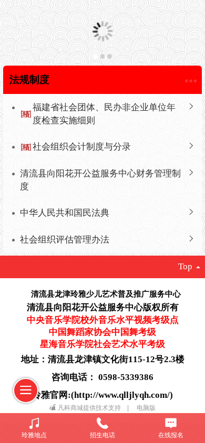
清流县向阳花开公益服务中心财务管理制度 (100, 179)
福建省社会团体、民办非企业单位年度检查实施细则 (104, 113)
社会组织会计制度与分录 (82, 147)
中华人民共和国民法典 (64, 213)
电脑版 (146, 408)
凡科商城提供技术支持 (90, 408)
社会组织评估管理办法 (64, 240)
